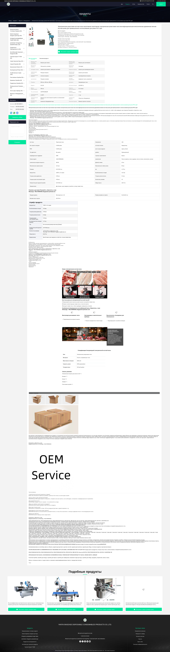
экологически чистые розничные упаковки (84, 540)
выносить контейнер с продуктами (90, 539)
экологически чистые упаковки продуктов (104, 540)
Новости (140, 639)
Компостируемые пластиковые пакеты (149, 540)
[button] (31, 46)
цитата (161, 4)
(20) (16, 90)
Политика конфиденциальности (140, 644)
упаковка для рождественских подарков (109, 539)
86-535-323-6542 (162, 0)
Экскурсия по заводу (140, 633)
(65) (16, 30)
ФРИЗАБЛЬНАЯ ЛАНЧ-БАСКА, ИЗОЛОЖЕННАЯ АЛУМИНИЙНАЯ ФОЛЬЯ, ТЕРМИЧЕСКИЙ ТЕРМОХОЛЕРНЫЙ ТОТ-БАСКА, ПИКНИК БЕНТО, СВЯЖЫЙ (63, 554)
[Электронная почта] (17, 113)
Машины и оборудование (24, 20)
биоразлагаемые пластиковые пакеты (111, 542)
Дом (122, 4)
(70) (16, 67)
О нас (133, 4)
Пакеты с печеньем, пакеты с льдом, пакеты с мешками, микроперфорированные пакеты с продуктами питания (55, 560)
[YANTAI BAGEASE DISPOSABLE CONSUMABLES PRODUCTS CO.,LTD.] (8, 4)
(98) (16, 53)
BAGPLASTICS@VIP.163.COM (147, 0)
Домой (9, 20)
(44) (16, 57)
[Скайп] (11, 113)
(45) (16, 94)
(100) (15, 73)
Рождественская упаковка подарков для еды (52, 542)
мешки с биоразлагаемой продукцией (72, 542)
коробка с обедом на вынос (125, 539)
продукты (15, 20)
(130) (16, 43)
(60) (15, 48)
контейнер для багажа (64, 539)
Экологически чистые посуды (66, 540)
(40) (16, 34)
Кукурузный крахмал (125, 542)
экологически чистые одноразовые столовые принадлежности (44, 539)
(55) (16, 70)
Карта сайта (140, 641)
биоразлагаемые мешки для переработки (92, 542)
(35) (16, 83)
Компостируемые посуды (76, 539)
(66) (15, 64)
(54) (16, 87)
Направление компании (140, 631)
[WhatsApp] (14, 113)
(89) (16, 39)
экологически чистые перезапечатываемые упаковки (127, 540)
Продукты (128, 4)
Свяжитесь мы (141, 4)
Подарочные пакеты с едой (35, 542)
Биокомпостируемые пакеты (137, 542)
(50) (16, 77)
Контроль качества (140, 636)
